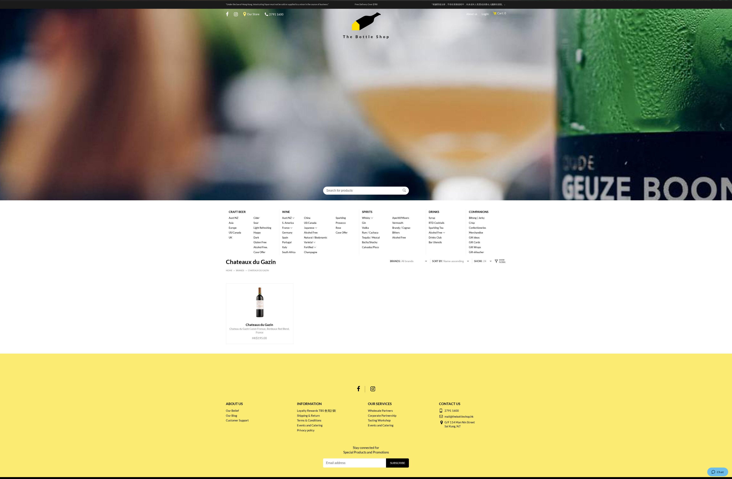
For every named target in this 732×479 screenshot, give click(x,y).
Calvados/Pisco (370, 247)
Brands (240, 270)
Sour (256, 222)
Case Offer (259, 252)
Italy (284, 247)
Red (237, 281)
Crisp (472, 222)
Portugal (286, 242)
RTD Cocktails (436, 222)
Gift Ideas (474, 237)
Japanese (309, 227)
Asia (231, 222)
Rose (338, 227)
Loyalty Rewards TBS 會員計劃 (316, 410)
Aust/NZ (233, 217)
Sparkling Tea (436, 227)
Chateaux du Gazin (258, 270)
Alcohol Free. (261, 247)
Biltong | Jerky (477, 217)
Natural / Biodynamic (315, 237)
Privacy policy (306, 430)
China (307, 217)
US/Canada (235, 232)
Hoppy (257, 232)
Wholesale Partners (380, 410)
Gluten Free (260, 242)
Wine (286, 211)
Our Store (253, 14)
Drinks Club (435, 237)
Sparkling (341, 217)
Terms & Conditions (309, 420)
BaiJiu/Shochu (369, 242)
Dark (256, 237)
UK (230, 237)
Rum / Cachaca (370, 232)
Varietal (308, 242)
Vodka (365, 227)
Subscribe (397, 463)
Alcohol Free (311, 232)
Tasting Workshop (379, 420)
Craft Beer (237, 211)
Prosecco (341, 222)
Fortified (308, 247)
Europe (233, 227)
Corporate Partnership (382, 415)
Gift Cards (474, 242)
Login (485, 14)
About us (471, 14)
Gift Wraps (475, 247)
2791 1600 (276, 14)
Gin (364, 222)
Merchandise (476, 232)
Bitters (396, 232)
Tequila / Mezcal (371, 237)
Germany (287, 232)
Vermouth (397, 222)
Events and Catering (310, 425)
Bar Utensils (435, 242)
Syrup (432, 217)
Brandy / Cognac (401, 227)
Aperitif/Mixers (400, 217)
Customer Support (237, 420)
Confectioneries (477, 227)
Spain (285, 237)
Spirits (367, 211)
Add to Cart (256, 330)
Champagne (310, 252)
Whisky (366, 217)
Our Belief (232, 410)
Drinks (434, 211)
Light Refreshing (262, 227)
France (286, 227)
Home (229, 270)
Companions (478, 211)
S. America (288, 222)
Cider (256, 217)
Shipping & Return (308, 415)
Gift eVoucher (476, 252)
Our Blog (231, 415)
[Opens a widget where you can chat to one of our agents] (717, 472)
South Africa (288, 252)
